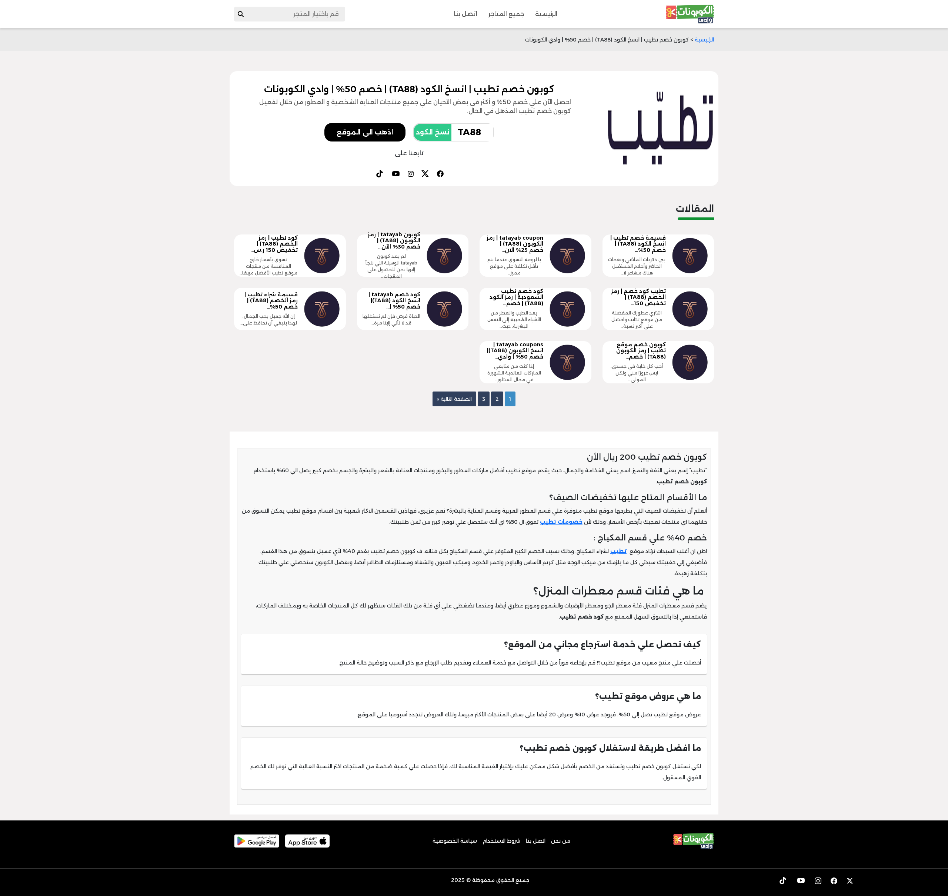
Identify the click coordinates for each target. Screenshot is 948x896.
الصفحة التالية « (454, 399)
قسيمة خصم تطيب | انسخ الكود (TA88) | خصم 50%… (638, 244)
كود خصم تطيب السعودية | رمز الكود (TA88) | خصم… (516, 297)
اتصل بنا (465, 13)
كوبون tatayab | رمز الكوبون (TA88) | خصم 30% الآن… (394, 240)
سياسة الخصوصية (455, 840)
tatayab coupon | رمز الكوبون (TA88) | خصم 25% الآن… (515, 244)
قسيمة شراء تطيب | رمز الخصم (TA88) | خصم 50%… (271, 300)
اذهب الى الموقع (365, 132)
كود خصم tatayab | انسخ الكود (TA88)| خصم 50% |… (394, 300)
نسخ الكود (432, 132)
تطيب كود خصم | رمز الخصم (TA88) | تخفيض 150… (638, 297)
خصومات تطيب (561, 522)
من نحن (560, 840)
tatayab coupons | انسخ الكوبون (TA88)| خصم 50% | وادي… (515, 350)
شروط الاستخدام (501, 840)
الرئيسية (546, 13)
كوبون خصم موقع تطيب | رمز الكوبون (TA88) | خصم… (641, 350)
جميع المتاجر (506, 13)
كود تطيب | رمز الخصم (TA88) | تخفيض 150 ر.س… (274, 244)
